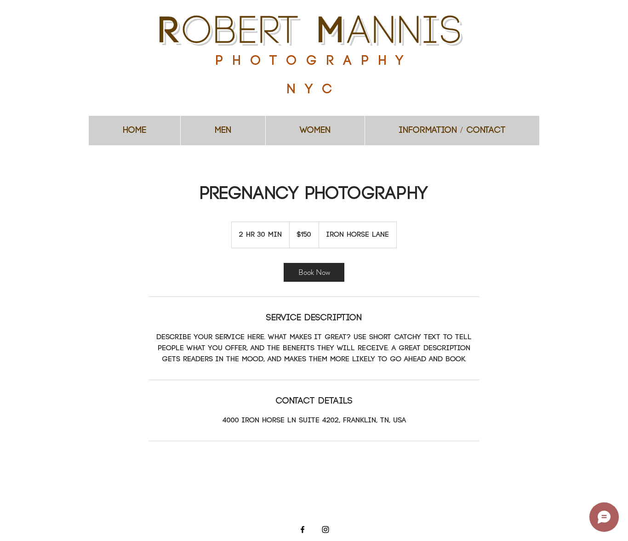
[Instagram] (325, 529)
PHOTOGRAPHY (314, 61)
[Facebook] (302, 529)
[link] (314, 272)
